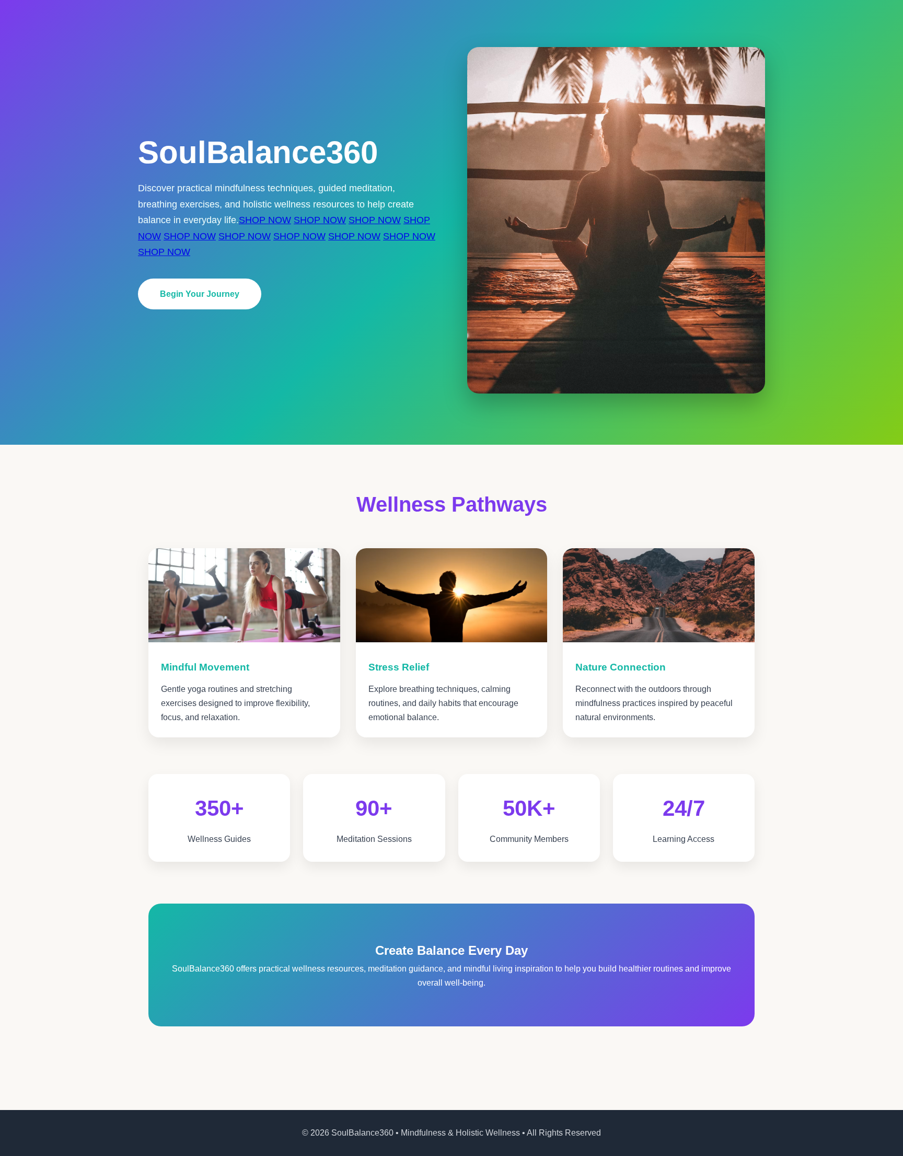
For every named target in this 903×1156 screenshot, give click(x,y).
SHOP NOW (265, 220)
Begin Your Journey (199, 294)
